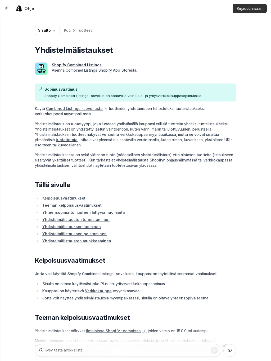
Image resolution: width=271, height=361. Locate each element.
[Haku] (214, 350)
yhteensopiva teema (189, 298)
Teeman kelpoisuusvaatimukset (72, 205)
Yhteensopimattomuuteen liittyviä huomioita (83, 212)
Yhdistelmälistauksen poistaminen (74, 234)
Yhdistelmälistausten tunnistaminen (76, 219)
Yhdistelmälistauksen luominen (71, 226)
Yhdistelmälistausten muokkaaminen (76, 241)
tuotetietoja (67, 139)
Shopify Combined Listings (77, 65)
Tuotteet (84, 30)
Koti (67, 30)
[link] (25, 8)
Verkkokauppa (98, 291)
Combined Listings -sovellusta (74, 108)
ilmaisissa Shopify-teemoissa (113, 330)
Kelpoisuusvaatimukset (63, 198)
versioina (110, 134)
